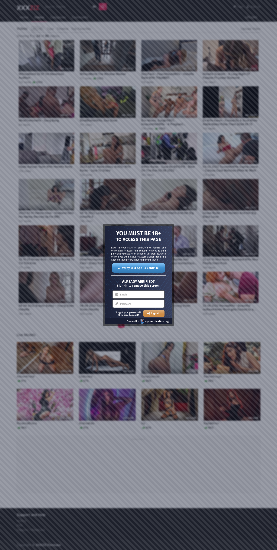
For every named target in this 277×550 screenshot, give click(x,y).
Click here (123, 315)
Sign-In (155, 313)
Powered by (133, 321)
